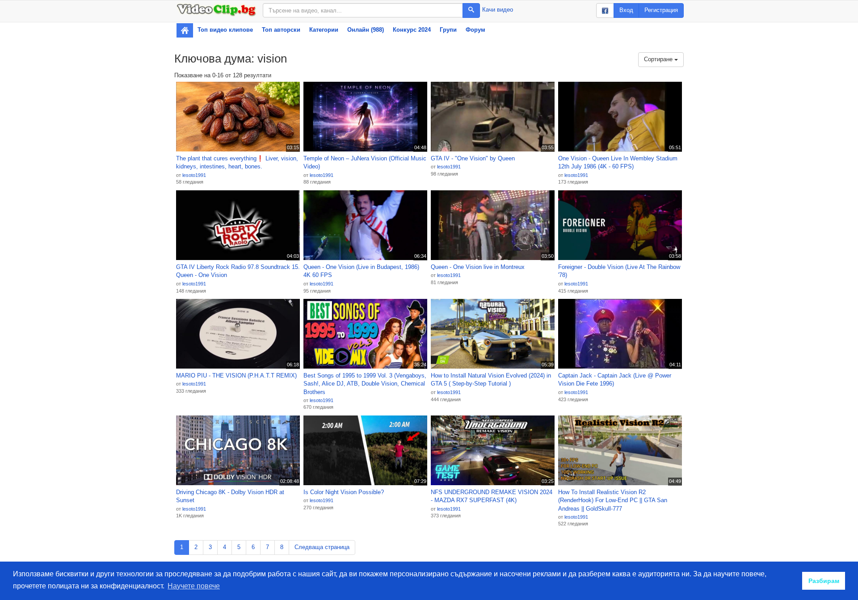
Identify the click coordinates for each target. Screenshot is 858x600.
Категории (323, 29)
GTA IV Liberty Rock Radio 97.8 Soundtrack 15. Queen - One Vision (238, 271)
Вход (626, 10)
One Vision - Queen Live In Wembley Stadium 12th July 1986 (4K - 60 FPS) (617, 162)
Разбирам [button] (823, 580)
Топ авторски (281, 29)
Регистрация (661, 10)
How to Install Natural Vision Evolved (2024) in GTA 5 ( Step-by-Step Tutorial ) (491, 379)
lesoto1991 (194, 175)
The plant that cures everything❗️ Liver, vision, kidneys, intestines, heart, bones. (237, 162)
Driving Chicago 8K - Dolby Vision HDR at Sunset (230, 496)
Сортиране (659, 59)
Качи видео (497, 9)
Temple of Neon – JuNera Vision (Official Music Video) (364, 162)
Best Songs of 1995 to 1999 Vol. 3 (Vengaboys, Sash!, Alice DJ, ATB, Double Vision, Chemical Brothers (364, 383)
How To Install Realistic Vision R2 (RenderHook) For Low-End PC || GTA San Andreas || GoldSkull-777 (612, 500)
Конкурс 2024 (412, 29)
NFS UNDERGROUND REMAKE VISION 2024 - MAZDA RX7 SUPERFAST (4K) (491, 496)
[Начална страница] (185, 30)
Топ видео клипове (225, 29)
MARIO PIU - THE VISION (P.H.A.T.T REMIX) (236, 375)
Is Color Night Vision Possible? (343, 492)
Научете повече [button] (194, 586)
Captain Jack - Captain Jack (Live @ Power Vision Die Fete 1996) (614, 379)
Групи (448, 29)
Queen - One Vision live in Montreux (478, 267)
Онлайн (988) (365, 29)
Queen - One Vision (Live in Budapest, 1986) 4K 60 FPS (361, 271)
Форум (475, 29)
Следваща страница (321, 547)
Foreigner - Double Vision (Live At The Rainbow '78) (619, 271)
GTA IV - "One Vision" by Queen (473, 158)
